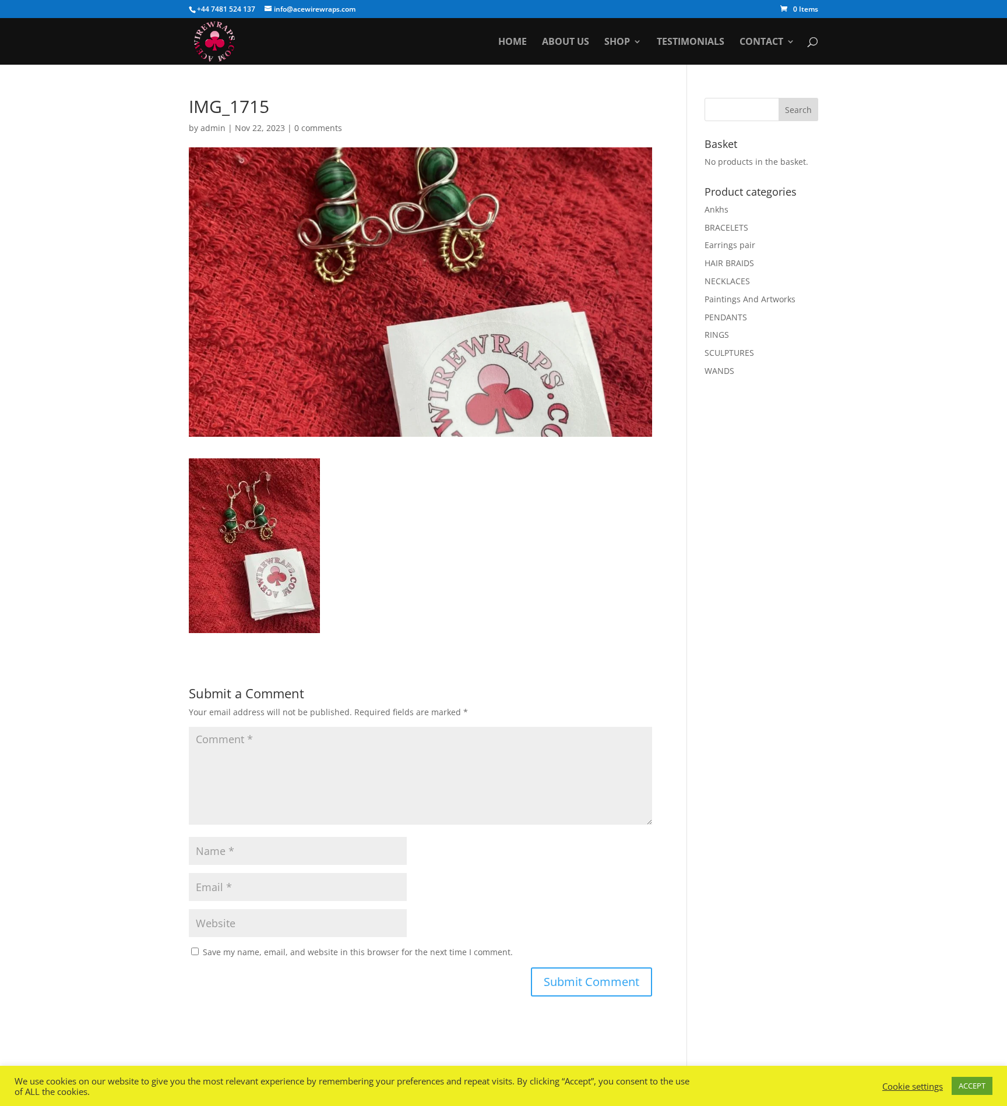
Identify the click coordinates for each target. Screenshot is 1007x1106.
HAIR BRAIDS (729, 262)
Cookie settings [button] (912, 1086)
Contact (761, 42)
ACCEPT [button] (972, 1085)
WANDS (719, 370)
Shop (617, 42)
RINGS (717, 334)
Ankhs (716, 209)
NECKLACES (727, 281)
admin (213, 127)
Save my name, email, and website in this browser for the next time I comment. (358, 951)
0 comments (318, 127)
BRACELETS (726, 227)
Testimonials (690, 42)
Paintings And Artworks (750, 299)
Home (512, 42)
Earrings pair (730, 244)
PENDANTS (726, 317)
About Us (565, 42)
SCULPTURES (729, 352)
